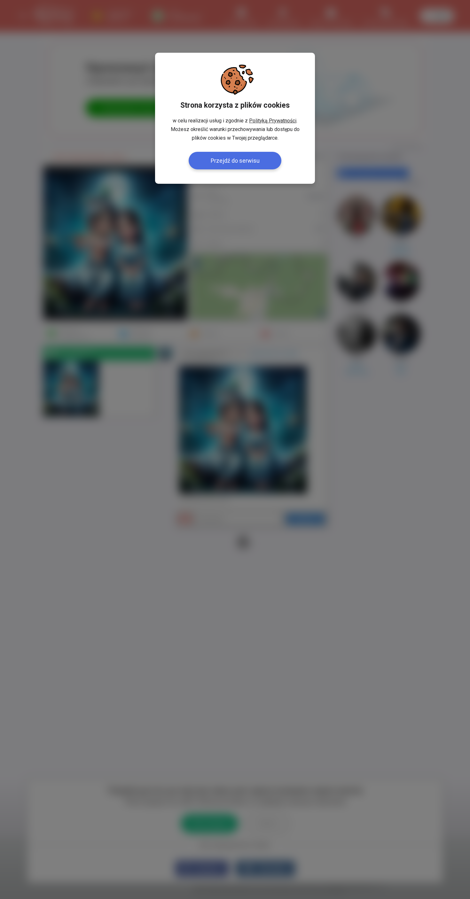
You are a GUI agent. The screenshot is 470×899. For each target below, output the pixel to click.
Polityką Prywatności (272, 121)
